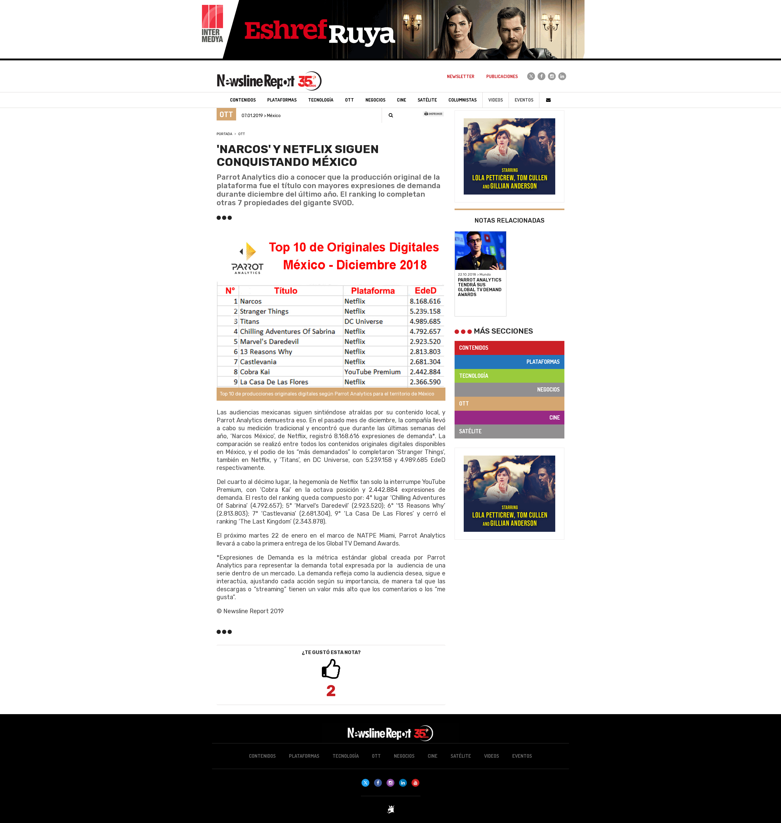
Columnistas (462, 100)
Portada (224, 134)
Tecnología (473, 375)
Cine (554, 417)
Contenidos (473, 347)
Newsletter (460, 76)
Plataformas (543, 361)
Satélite (470, 431)
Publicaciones (502, 76)
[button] (234, 315)
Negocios (548, 389)
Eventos (524, 100)
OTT (241, 134)
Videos (495, 100)
